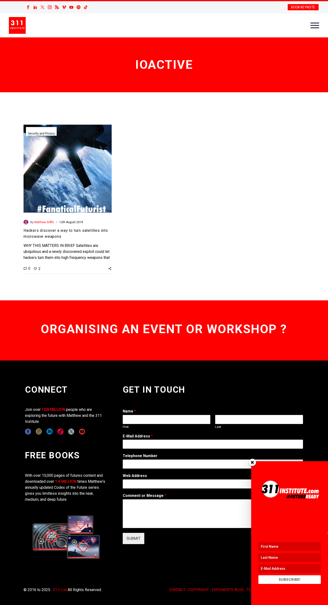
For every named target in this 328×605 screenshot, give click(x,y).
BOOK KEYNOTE (303, 7)
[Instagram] (49, 7)
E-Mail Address (138, 436)
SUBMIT (133, 538)
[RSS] (57, 7)
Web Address (135, 475)
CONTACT (177, 590)
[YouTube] (71, 7)
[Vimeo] (64, 7)
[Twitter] (42, 7)
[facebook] (28, 432)
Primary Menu (314, 25)
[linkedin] (50, 432)
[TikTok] (85, 7)
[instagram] (39, 432)
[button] (110, 268)
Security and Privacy (41, 133)
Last (218, 427)
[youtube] (82, 432)
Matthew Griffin (44, 222)
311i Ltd (60, 590)
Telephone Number (140, 456)
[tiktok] (60, 432)
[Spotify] (78, 7)
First (126, 427)
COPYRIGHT (198, 590)
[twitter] (71, 432)
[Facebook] (28, 7)
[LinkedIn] (35, 7)
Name (129, 411)
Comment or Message (144, 495)
